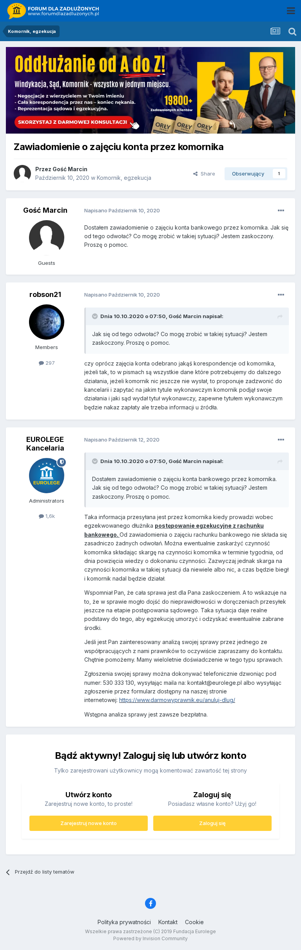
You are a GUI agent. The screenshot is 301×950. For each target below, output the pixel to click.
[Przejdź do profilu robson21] (46, 322)
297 (49, 363)
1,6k (49, 516)
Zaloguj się (212, 823)
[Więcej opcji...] (281, 210)
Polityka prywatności (124, 922)
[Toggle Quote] (95, 316)
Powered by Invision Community (150, 938)
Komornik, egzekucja (124, 177)
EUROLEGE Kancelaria (45, 443)
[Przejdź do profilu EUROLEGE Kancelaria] (46, 475)
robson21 (45, 294)
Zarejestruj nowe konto (88, 823)
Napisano (122, 210)
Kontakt (168, 922)
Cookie (194, 922)
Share (206, 173)
